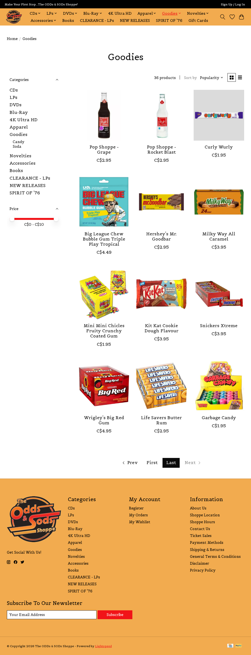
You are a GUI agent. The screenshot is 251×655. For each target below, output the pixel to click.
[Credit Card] (230, 646)
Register (136, 508)
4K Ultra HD (120, 13)
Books (68, 20)
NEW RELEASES (135, 20)
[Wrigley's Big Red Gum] (104, 386)
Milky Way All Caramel (218, 236)
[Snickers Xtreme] (219, 293)
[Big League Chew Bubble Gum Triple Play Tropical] (104, 201)
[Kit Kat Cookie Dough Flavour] (161, 293)
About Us (198, 508)
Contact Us (200, 528)
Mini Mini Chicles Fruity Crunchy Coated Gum (104, 331)
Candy (18, 141)
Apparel (19, 127)
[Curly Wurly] (219, 115)
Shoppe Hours (202, 522)
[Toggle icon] (222, 17)
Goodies (18, 134)
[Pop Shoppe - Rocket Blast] (161, 115)
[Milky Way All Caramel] (219, 201)
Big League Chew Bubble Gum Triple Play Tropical (104, 239)
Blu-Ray (19, 112)
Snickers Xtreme (219, 325)
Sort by (190, 77)
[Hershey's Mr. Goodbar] (161, 201)
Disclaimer (199, 563)
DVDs (16, 104)
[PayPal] (238, 646)
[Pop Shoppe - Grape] (104, 115)
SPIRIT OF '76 (169, 20)
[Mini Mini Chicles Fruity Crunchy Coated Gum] (104, 293)
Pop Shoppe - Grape (104, 149)
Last (171, 462)
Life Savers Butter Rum (161, 420)
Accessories (23, 163)
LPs (13, 97)
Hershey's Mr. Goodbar (161, 236)
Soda (17, 146)
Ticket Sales (201, 535)
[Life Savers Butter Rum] (161, 386)
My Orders (138, 515)
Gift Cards (198, 20)
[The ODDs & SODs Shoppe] (14, 17)
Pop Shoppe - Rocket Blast (161, 149)
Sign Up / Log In (233, 4)
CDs (14, 90)
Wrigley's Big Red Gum (104, 420)
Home (12, 38)
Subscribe (115, 614)
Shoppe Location (205, 515)
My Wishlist (139, 522)
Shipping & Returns (207, 549)
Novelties (20, 156)
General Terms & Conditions (215, 556)
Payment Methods (206, 542)
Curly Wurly (219, 147)
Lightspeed (103, 646)
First (152, 462)
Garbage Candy (219, 417)
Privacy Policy (202, 570)
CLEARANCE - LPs (97, 20)
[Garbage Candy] (219, 386)
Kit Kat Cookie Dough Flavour (161, 328)
